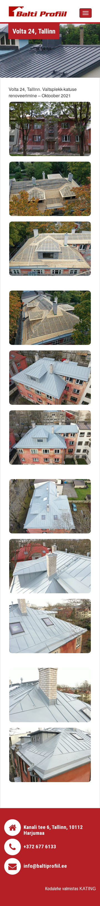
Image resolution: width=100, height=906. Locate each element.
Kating (87, 888)
